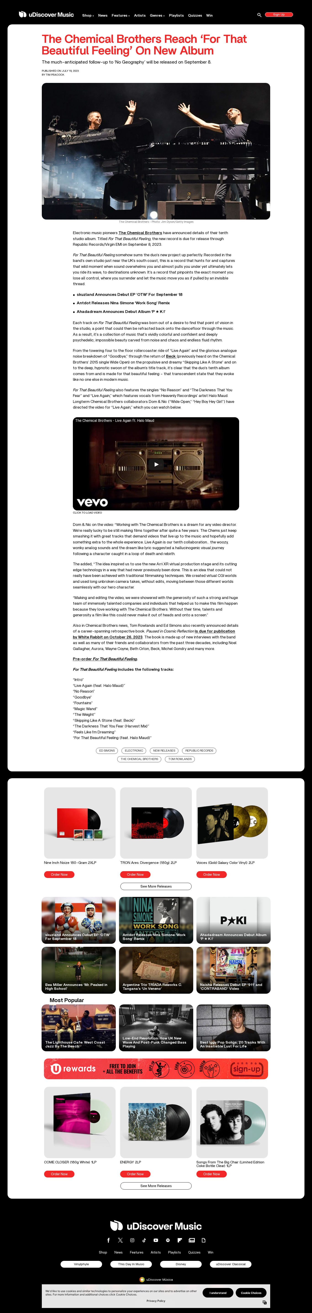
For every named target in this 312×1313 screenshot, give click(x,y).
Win (209, 15)
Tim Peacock (55, 74)
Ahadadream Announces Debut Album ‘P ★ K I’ (121, 312)
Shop (87, 15)
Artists (140, 15)
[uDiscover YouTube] (156, 1240)
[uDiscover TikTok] (144, 1240)
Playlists (176, 15)
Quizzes (195, 15)
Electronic (134, 750)
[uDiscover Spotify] (168, 1240)
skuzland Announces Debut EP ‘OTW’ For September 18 (129, 295)
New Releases (164, 750)
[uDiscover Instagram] (132, 1240)
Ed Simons (107, 750)
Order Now (59, 874)
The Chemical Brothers (139, 759)
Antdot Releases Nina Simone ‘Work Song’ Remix (123, 303)
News (103, 15)
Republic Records (199, 750)
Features (119, 15)
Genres (156, 15)
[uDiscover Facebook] (108, 1240)
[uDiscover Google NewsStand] (191, 1240)
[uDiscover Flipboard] (180, 1240)
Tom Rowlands (180, 759)
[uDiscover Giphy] (203, 1240)
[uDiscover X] (120, 1240)
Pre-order (105, 659)
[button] (80, 832)
